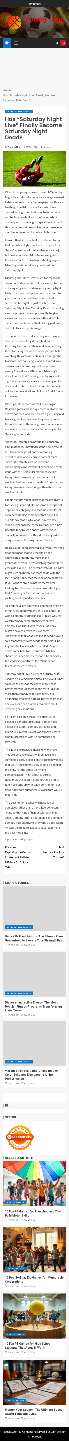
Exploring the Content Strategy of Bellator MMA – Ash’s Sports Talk (19, 857)
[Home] (7, 43)
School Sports (15, 1202)
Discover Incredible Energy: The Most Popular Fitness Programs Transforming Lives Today (33, 1006)
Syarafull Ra (14, 147)
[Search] (57, 43)
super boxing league (22, 839)
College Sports (15, 1268)
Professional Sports (19, 111)
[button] (15, 43)
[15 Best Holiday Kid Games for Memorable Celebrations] (34, 1249)
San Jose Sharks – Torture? (53, 852)
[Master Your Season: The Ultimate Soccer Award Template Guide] (34, 1382)
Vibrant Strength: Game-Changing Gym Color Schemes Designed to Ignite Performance (32, 1074)
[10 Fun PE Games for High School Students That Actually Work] (34, 1316)
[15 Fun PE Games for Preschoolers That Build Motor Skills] (34, 1183)
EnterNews (54, 1431)
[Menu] (15, 43)
